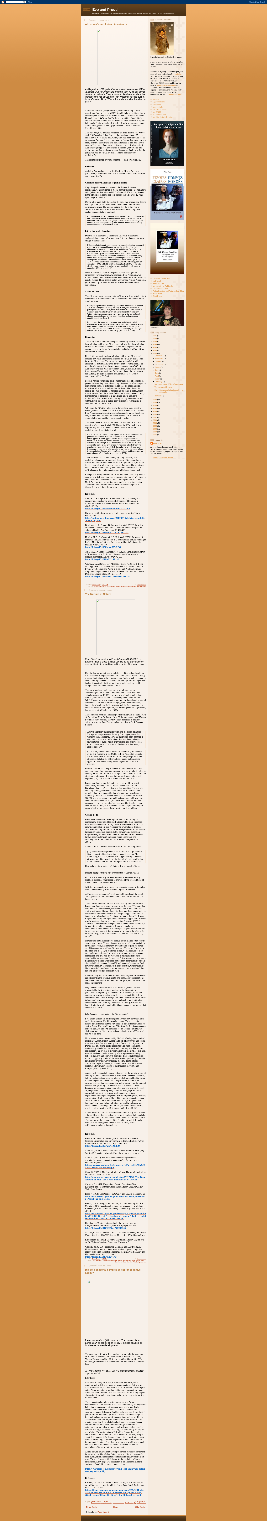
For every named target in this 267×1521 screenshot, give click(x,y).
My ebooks (157, 104)
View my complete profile (163, 457)
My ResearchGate (159, 109)
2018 (155, 400)
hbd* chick (157, 281)
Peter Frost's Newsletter (166, 85)
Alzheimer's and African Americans (106, 24)
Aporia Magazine (174, 94)
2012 (155, 417)
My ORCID (157, 112)
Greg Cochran (141, 586)
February (159, 382)
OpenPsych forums (160, 288)
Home (115, 1507)
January (158, 396)
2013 (155, 414)
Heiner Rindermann (124, 1260)
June (157, 373)
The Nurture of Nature (98, 594)
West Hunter (158, 296)
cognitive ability (121, 586)
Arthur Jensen (96, 1503)
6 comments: (141, 1259)
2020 (155, 350)
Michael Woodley (127, 1262)
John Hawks (136, 1260)
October (158, 361)
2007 (155, 432)
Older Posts (140, 1507)
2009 (155, 426)
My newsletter (158, 107)
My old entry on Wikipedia (163, 286)
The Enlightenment (139, 1262)
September (159, 364)
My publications (159, 102)
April (157, 376)
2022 (155, 344)
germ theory (132, 586)
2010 (155, 423)
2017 (155, 403)
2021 (155, 347)
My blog (156, 99)
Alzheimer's (111, 586)
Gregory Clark (112, 1260)
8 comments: (141, 1501)
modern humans (118, 1503)
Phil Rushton (129, 1503)
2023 (155, 342)
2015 (155, 408)
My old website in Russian (163, 117)
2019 (155, 353)
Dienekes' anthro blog (161, 278)
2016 (155, 405)
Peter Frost (157, 443)
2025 (155, 336)
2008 (155, 429)
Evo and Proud (105, 10)
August (158, 367)
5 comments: (141, 584)
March (157, 379)
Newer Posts (91, 1507)
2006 (155, 435)
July (157, 370)
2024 (155, 339)
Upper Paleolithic (140, 1503)
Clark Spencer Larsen (99, 1260)
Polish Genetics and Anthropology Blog (168, 291)
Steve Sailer (157, 293)
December (159, 356)
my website (176, 74)
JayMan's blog (158, 283)
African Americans (100, 586)
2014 (155, 411)
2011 (155, 420)
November (159, 358)
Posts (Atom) (103, 1512)
